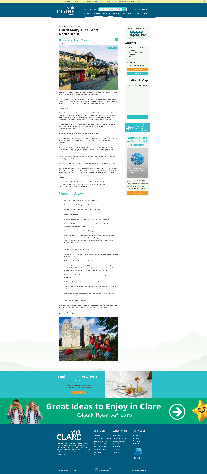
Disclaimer (116, 446)
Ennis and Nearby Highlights (102, 438)
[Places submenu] (99, 13)
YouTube (137, 444)
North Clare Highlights (100, 441)
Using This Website (119, 441)
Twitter (137, 438)
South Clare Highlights (100, 444)
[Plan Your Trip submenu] (146, 13)
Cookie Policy (117, 444)
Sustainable (97, 455)
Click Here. (138, 1)
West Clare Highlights (100, 449)
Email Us (132, 62)
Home (60, 26)
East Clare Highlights (100, 446)
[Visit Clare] (69, 435)
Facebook (138, 435)
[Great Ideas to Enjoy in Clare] (103, 411)
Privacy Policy (117, 435)
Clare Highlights (98, 435)
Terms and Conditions (119, 438)
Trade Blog (116, 449)
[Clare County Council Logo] (103, 470)
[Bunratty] (88, 339)
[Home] (85, 9)
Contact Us (116, 452)
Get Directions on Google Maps (136, 117)
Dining (64, 26)
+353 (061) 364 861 (138, 65)
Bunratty (67, 40)
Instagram (138, 441)
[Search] (124, 9)
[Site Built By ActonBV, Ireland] (144, 470)
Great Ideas (97, 452)
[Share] (116, 39)
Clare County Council (66, 470)
